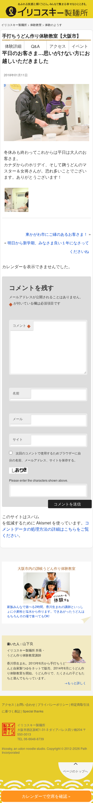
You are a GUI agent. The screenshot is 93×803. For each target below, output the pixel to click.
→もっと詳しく (75, 683)
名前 (16, 393)
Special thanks (33, 711)
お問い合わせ (26, 704)
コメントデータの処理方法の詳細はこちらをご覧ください (45, 529)
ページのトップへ (75, 771)
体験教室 (36, 25)
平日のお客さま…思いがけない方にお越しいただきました (46, 56)
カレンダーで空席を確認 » (46, 796)
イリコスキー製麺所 (14, 25)
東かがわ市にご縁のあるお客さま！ (57, 234)
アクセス (57, 46)
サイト (18, 439)
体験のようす (53, 25)
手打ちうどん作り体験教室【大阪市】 (41, 35)
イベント (80, 46)
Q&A (35, 46)
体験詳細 (13, 46)
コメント (21, 325)
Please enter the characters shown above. (38, 480)
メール (18, 418)
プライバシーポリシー (52, 704)
